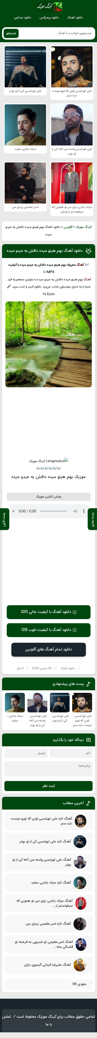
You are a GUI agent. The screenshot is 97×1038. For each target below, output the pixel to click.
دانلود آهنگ (75, 18)
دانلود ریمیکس (49, 18)
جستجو (11, 33)
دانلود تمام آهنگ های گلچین (48, 649)
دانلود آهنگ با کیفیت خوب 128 (46, 630)
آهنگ (80, 265)
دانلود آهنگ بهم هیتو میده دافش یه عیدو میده (45, 250)
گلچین (68, 227)
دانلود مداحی (22, 18)
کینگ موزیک (84, 227)
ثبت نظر (48, 786)
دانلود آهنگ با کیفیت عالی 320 (46, 612)
